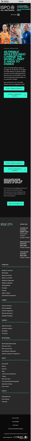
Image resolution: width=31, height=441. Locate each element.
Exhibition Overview (7, 270)
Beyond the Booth (7, 275)
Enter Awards (5, 399)
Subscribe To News (7, 384)
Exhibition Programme (8, 280)
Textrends (5, 333)
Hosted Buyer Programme (9, 295)
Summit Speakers (6, 308)
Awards (4, 320)
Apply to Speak (6, 293)
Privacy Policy (15, 418)
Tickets (4, 376)
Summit (4, 300)
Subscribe (4, 401)
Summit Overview (7, 305)
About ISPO (5, 363)
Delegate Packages (7, 315)
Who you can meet (7, 348)
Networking (6, 338)
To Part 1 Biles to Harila (13, 88)
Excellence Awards (7, 328)
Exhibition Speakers (7, 283)
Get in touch (5, 386)
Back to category (14, 203)
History (4, 366)
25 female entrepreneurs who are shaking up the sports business (14, 192)
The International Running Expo (10, 381)
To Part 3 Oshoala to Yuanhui (15, 95)
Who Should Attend (7, 313)
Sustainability (15, 421)
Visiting (4, 290)
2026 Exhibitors (6, 285)
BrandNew (4, 331)
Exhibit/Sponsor (6, 396)
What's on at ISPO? (7, 278)
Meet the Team (6, 379)
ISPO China (15, 425)
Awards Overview (6, 326)
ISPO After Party (6, 346)
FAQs (3, 371)
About (4, 358)
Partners (4, 369)
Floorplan (4, 288)
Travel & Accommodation (9, 374)
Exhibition (5, 264)
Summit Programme (7, 310)
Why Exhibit (5, 273)
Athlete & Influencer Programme (11, 353)
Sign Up (4, 391)
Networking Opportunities (9, 343)
